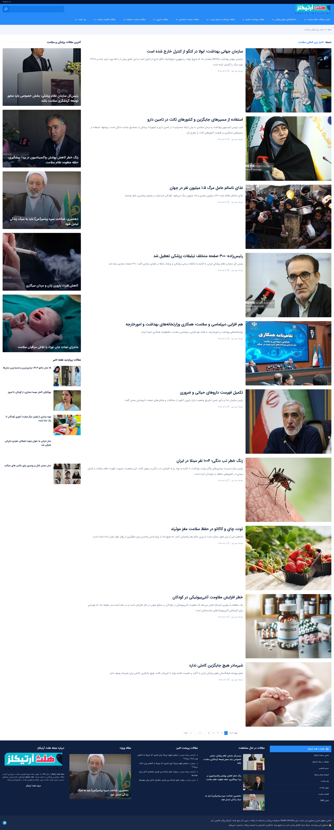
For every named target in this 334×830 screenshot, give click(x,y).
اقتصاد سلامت (323, 794)
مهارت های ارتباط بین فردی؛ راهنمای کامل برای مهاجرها (161, 780)
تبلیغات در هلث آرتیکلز (320, 761)
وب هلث (82, 19)
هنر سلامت (325, 781)
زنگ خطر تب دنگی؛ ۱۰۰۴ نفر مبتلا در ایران (210, 461)
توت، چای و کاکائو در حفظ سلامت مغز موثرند (207, 529)
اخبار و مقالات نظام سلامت (318, 19)
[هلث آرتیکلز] (313, 9)
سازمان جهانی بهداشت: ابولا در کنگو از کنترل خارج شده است (195, 51)
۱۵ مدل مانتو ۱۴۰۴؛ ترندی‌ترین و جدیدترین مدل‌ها (27, 368)
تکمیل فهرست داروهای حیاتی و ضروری (211, 392)
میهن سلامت (324, 787)
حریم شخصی (324, 768)
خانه (329, 29)
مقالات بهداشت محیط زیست (222, 19)
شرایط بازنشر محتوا (322, 774)
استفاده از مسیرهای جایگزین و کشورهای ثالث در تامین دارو (195, 120)
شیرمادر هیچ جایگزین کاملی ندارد (216, 665)
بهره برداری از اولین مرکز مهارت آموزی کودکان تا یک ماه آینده (28, 418)
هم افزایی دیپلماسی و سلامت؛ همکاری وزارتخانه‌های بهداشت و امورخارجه (184, 324)
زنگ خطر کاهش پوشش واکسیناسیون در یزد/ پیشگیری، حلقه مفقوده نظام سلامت (223, 777)
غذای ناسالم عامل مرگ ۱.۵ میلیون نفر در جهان (206, 188)
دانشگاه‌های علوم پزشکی (285, 19)
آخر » (185, 733)
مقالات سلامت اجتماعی (189, 19)
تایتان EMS (324, 800)
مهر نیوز (234, 71)
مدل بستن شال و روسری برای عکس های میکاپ (27, 465)
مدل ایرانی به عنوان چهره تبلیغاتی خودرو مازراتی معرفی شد (28, 443)
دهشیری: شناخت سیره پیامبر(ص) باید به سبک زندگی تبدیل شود (223, 797)
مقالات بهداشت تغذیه (255, 19)
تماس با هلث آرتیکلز (321, 755)
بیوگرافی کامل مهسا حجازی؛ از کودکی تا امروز (29, 392)
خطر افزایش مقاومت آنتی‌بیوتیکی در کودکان (207, 597)
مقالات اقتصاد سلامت (106, 19)
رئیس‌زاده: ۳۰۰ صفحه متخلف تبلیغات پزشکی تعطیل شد (198, 256)
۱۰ (200, 733)
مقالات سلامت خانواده (135, 19)
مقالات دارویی (162, 19)
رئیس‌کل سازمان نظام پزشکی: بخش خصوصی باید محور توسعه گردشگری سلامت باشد (222, 759)
